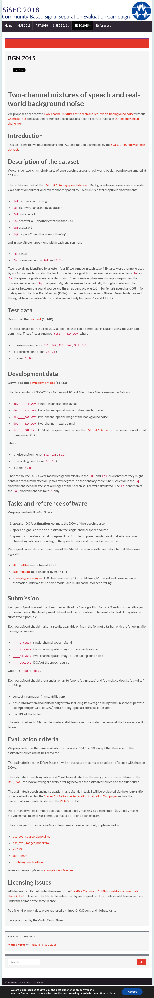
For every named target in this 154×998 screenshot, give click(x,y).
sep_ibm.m (20, 855)
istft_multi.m (21, 571)
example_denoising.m (27, 578)
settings (111, 993)
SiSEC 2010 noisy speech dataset (66, 185)
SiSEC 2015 (81, 25)
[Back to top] (145, 989)
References (103, 25)
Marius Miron (17, 944)
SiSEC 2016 (60, 25)
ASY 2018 (41, 25)
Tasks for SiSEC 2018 (43, 944)
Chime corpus (17, 118)
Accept (132, 992)
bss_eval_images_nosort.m (31, 843)
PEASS (64, 801)
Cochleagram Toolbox (28, 862)
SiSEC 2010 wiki (97, 430)
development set (42, 382)
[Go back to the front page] (77, 10)
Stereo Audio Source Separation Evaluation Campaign (80, 796)
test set (35, 319)
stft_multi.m (21, 565)
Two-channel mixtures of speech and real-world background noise (89, 114)
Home (8, 25)
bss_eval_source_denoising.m (32, 836)
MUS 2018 (23, 25)
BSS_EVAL (15, 782)
